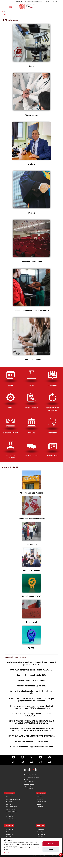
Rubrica (47, 1)
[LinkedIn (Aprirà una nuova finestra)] (40, 757)
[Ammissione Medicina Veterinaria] (31, 505)
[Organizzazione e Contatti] (31, 238)
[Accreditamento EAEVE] (31, 583)
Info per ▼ (19, 1)
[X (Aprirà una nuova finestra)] (31, 757)
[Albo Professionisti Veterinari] (31, 479)
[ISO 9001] (31, 635)
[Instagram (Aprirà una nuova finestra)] (22, 757)
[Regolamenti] (31, 609)
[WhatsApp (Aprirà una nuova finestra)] (31, 762)
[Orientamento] (31, 531)
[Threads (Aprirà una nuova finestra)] (40, 762)
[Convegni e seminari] (31, 557)
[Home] (2, 12)
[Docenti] (31, 189)
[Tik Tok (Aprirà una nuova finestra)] (13, 762)
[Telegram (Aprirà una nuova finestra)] (22, 762)
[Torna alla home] (28, 6)
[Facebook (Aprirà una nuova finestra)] (13, 757)
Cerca (25, 1)
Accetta (51, 844)
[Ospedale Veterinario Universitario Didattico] (31, 287)
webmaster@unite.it (29, 784)
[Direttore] (31, 140)
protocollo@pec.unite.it (29, 782)
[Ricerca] (31, 42)
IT (60, 1)
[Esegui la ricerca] (41, 1)
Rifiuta (50, 849)
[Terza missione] (31, 91)
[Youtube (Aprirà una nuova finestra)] (49, 757)
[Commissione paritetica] (31, 336)
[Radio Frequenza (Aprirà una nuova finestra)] (49, 762)
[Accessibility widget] (61, 855)
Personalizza (7, 852)
